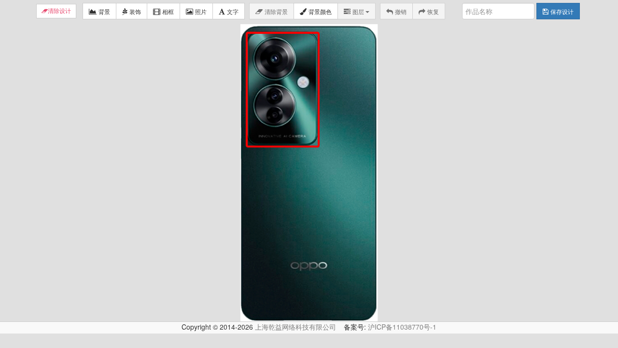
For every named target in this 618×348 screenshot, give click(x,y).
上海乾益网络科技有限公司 (295, 327)
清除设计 (59, 11)
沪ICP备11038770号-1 (402, 327)
